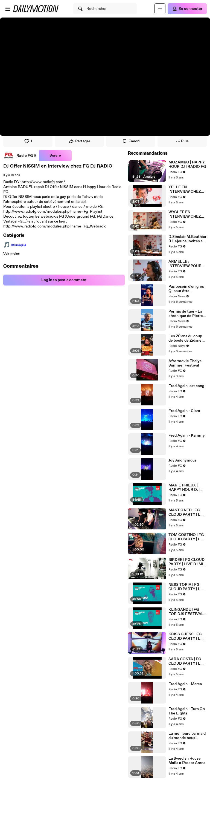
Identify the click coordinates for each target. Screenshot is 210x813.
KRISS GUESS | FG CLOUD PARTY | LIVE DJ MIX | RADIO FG (187, 636)
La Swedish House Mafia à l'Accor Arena (186, 760)
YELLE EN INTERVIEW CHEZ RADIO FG (184, 189)
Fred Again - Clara (184, 411)
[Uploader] (159, 8)
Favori (134, 141)
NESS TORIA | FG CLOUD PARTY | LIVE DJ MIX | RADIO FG (187, 587)
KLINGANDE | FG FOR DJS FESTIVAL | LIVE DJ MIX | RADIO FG (187, 611)
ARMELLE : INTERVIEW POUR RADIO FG (185, 264)
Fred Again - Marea (185, 684)
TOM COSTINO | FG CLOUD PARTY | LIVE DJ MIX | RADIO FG (187, 537)
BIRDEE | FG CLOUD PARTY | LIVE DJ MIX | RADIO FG (187, 562)
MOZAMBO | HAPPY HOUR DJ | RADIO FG (187, 164)
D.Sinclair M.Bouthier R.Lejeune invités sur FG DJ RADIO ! (187, 239)
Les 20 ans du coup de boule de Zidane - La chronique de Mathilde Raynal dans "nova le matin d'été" (187, 338)
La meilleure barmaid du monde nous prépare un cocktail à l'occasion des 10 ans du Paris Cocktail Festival (187, 735)
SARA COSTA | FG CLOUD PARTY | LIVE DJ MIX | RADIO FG (187, 661)
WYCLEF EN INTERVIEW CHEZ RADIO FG (184, 214)
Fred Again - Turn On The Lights (186, 711)
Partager (82, 141)
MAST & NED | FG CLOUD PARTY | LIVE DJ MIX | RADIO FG (187, 512)
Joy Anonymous (182, 460)
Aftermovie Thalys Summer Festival (185, 363)
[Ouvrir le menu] (7, 8)
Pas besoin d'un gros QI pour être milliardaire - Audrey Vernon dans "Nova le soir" (186, 288)
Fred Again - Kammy (186, 435)
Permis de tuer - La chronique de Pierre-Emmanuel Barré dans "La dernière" (187, 313)
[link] (20, 155)
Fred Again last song (186, 386)
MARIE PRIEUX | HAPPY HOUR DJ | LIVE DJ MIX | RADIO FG (186, 487)
